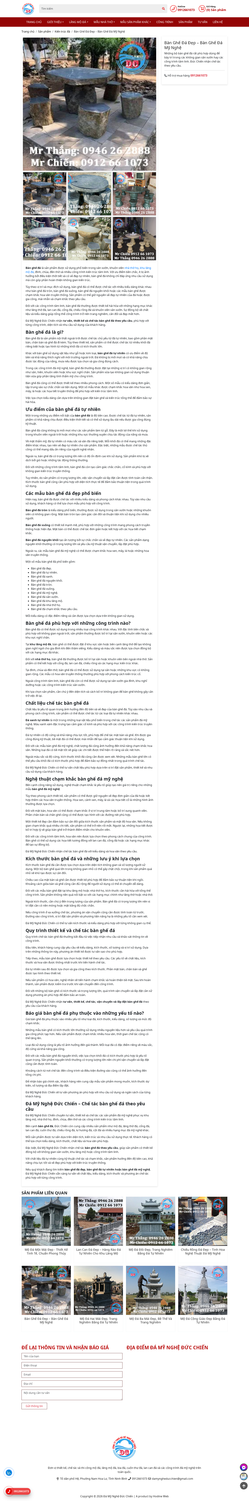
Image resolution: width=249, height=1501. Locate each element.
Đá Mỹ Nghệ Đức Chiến (118, 1496)
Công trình (164, 22)
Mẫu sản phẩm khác (134, 22)
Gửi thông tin (34, 1406)
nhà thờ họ (131, 268)
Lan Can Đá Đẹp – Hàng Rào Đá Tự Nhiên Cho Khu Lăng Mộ (98, 1251)
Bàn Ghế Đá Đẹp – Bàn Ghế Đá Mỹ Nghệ (46, 1320)
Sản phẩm (185, 22)
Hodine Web (161, 1496)
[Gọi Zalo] (9, 1472)
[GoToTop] (244, 1485)
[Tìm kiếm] (163, 9)
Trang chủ (34, 22)
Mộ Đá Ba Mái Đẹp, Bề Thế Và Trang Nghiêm (150, 1320)
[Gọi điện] (9, 1491)
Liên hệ (218, 22)
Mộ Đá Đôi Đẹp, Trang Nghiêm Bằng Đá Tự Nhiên (151, 1251)
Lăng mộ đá (77, 22)
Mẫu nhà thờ (103, 22)
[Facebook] (244, 1467)
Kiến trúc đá (62, 31)
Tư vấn (202, 22)
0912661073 (186, 10)
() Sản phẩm (216, 10)
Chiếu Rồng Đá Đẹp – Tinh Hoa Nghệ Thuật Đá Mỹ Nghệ (203, 1251)
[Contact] (244, 1476)
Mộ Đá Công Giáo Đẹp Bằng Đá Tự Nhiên (202, 1320)
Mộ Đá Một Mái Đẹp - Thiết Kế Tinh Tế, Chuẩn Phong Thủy (46, 1251)
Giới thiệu (54, 22)
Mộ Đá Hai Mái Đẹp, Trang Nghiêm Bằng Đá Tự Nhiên (98, 1320)
